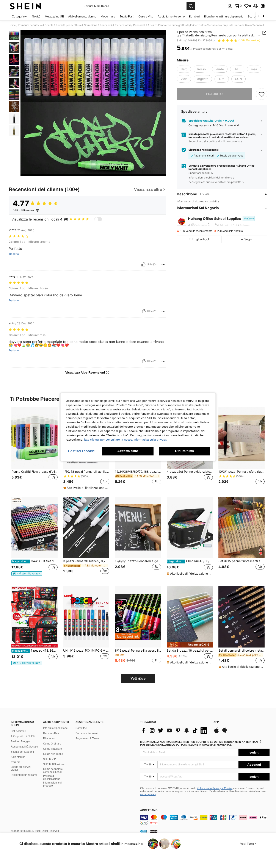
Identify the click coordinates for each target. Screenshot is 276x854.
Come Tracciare (52, 748)
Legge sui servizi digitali (21, 768)
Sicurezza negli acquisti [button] (203, 150)
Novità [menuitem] (36, 16)
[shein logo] (25, 6)
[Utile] (143, 264)
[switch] (98, 219)
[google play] (225, 732)
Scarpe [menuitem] (252, 16)
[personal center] (229, 6)
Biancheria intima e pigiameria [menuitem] (223, 16)
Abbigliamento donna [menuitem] (82, 16)
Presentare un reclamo (24, 774)
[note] (86, 488)
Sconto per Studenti (22, 751)
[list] (174, 730)
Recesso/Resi (51, 733)
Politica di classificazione (51, 777)
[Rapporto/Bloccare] (163, 264)
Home (12, 25)
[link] (238, 5)
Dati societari (18, 731)
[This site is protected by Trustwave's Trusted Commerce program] (143, 831)
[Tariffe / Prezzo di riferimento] (191, 48)
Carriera (15, 762)
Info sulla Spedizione (55, 728)
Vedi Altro (138, 678)
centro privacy (148, 794)
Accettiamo (148, 810)
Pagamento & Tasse (87, 738)
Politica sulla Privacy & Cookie (214, 788)
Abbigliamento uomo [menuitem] (171, 16)
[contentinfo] (205, 820)
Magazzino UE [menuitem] (54, 16)
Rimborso (49, 738)
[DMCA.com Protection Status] (153, 831)
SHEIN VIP (49, 759)
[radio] (184, 69)
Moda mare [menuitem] (108, 16)
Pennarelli (139, 25)
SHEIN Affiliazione (53, 764)
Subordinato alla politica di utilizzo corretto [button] (214, 141)
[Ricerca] (191, 6)
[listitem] (34, 448)
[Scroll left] (258, 16)
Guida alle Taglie (53, 753)
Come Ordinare (52, 743)
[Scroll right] (263, 16)
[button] (255, 6)
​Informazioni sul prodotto (52, 784)
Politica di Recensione (24, 210)
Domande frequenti (86, 733)
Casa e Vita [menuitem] (145, 16)
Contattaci (81, 728)
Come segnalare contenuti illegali (53, 771)
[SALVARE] (261, 94)
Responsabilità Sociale (24, 746)
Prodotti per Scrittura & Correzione (76, 25)
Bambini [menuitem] (194, 16)
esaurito (214, 94)
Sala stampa (18, 757)
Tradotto (14, 253)
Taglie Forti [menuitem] (127, 16)
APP (216, 722)
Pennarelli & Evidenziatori (115, 25)
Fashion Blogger (20, 741)
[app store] (216, 732)
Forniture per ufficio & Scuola (35, 25)
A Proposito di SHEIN (23, 736)
